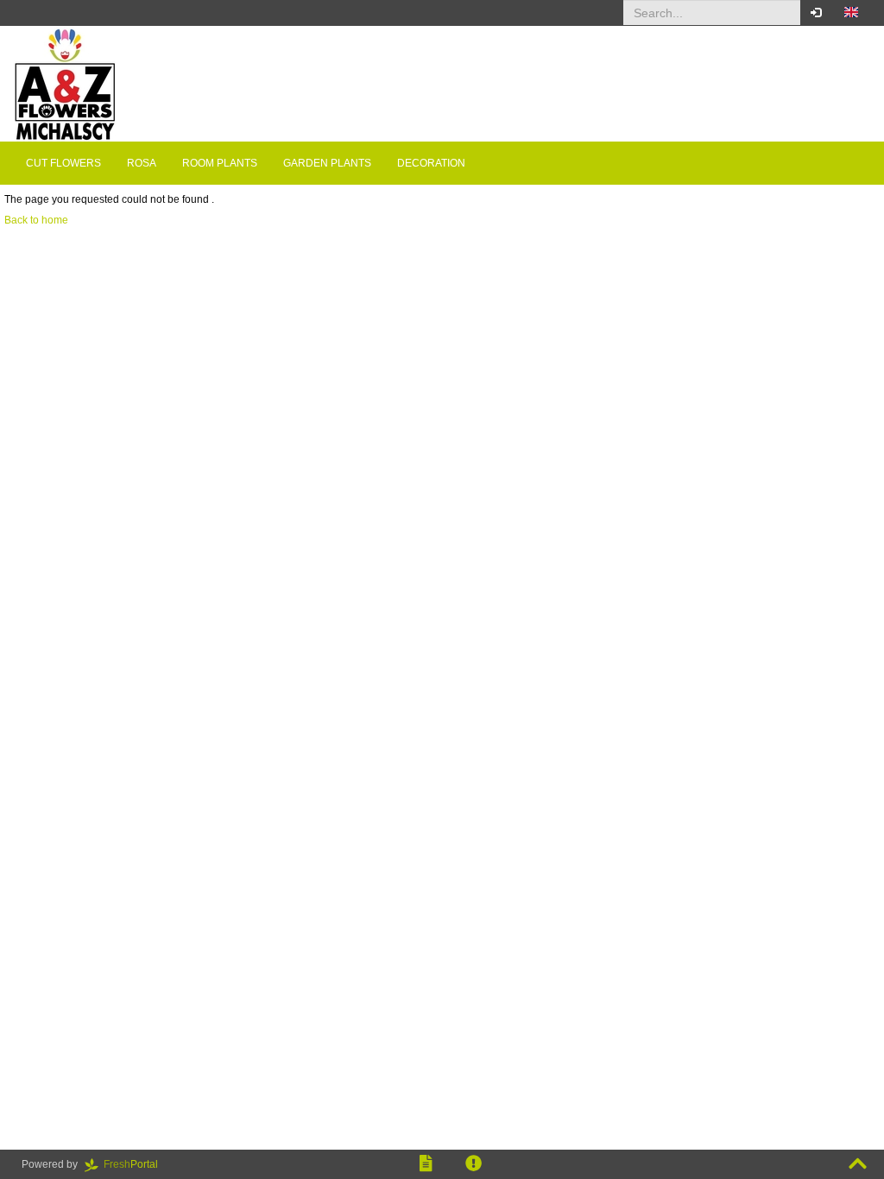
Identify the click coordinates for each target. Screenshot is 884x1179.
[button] (851, 13)
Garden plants (327, 163)
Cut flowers (63, 163)
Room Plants (219, 163)
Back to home (36, 220)
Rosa (141, 163)
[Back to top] (858, 1164)
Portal (136, 1164)
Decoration (431, 163)
